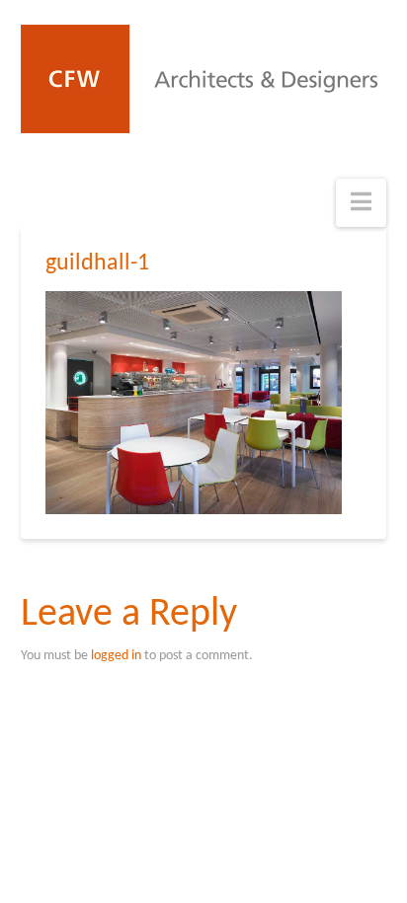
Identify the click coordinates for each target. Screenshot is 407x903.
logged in (116, 655)
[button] (361, 203)
